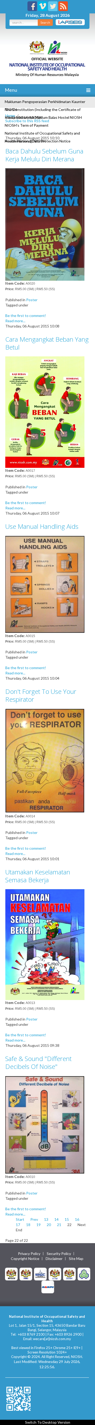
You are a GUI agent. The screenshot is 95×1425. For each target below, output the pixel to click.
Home (10, 115)
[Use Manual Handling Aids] (44, 584)
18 (28, 1224)
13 (46, 1219)
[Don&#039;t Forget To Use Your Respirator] (44, 760)
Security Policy (59, 1253)
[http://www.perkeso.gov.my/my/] (84, 1273)
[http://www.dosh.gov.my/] (69, 1273)
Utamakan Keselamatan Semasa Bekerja (37, 876)
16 (77, 1219)
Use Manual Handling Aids (41, 526)
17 (18, 1224)
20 (49, 1224)
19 (38, 1224)
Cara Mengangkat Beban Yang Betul (47, 343)
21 (59, 1224)
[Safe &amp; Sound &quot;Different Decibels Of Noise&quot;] (44, 1124)
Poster (31, 300)
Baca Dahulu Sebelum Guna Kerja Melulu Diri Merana (44, 155)
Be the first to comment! (25, 315)
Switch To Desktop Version (47, 1422)
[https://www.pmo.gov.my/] (26, 1273)
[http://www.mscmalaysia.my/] (40, 1273)
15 (67, 1219)
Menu (10, 90)
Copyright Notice (25, 1258)
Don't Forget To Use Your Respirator (40, 695)
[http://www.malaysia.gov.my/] (11, 1273)
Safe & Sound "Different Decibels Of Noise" (38, 1062)
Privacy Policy (29, 1253)
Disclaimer (54, 1258)
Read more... (15, 321)
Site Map (76, 1258)
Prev (34, 1219)
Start (20, 1219)
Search (45, 22)
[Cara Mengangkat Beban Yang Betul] (44, 411)
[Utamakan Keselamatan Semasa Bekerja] (44, 944)
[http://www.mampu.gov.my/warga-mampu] (47, 1286)
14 (56, 1219)
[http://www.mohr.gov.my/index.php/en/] (55, 1273)
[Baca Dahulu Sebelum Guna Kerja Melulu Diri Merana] (44, 224)
